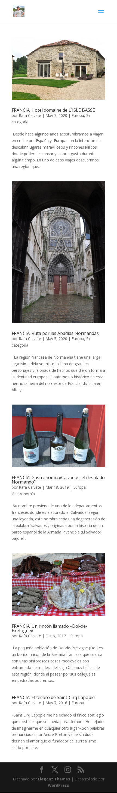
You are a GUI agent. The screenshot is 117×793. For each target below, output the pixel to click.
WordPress (58, 785)
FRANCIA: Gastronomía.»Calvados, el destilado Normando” (58, 479)
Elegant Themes (54, 779)
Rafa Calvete (30, 115)
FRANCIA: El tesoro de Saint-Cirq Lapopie (53, 697)
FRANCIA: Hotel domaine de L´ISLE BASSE (53, 110)
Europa (78, 115)
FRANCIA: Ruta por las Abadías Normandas (55, 333)
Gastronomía (23, 493)
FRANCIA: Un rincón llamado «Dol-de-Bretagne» (49, 628)
